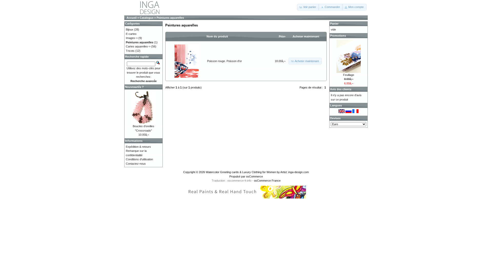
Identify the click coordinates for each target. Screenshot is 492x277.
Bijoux (129, 29)
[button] (308, 7)
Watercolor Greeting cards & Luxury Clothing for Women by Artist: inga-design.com (257, 172)
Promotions (338, 35)
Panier (334, 23)
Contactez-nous (136, 163)
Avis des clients (340, 89)
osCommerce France (267, 180)
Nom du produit (217, 36)
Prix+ (282, 36)
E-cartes (131, 33)
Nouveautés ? (134, 86)
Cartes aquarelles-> (138, 46)
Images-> (132, 37)
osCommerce (254, 176)
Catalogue (146, 17)
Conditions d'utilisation (139, 159)
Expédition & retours (138, 146)
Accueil (132, 17)
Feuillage (348, 74)
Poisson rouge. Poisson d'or (224, 61)
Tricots (130, 50)
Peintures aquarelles (170, 17)
